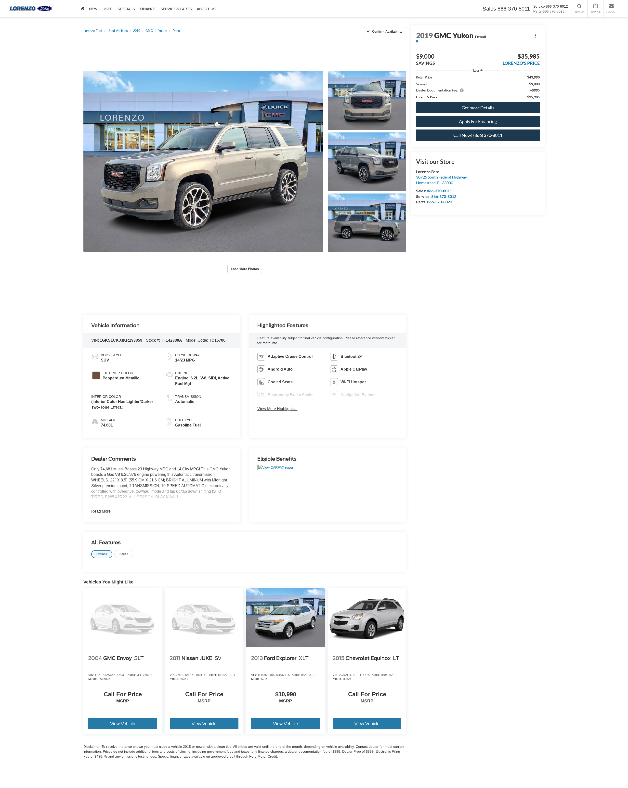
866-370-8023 (439, 201)
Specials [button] (126, 9)
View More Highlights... (277, 409)
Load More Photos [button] (245, 269)
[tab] (101, 554)
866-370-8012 (443, 196)
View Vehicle (122, 723)
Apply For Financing (478, 121)
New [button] (93, 9)
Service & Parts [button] (176, 9)
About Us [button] (206, 9)
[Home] (82, 8)
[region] (478, 87)
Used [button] (108, 9)
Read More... (102, 511)
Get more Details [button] (478, 107)
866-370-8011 (439, 190)
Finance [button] (148, 9)
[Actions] (535, 35)
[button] (203, 161)
